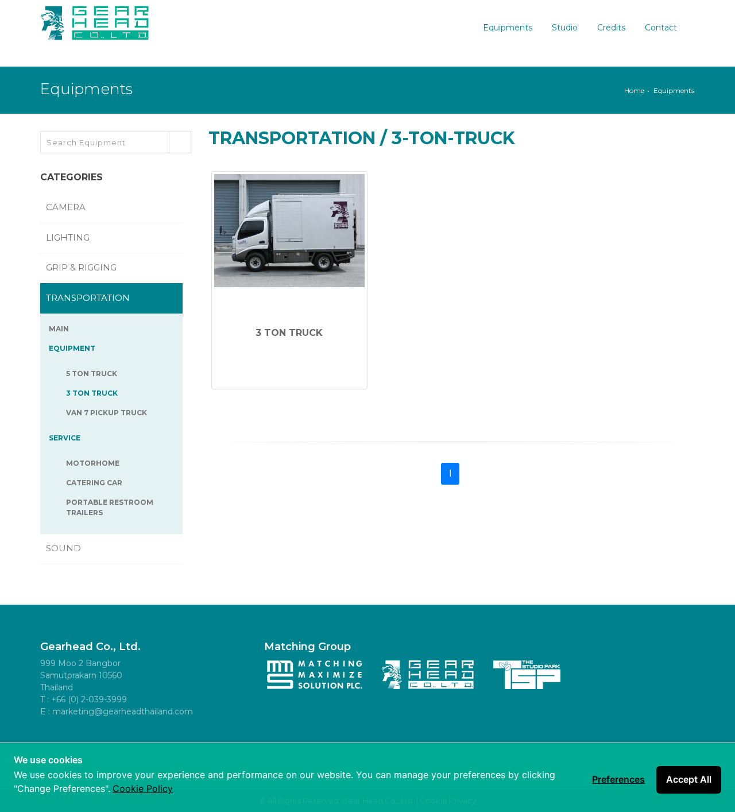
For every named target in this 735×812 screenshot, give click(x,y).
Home (634, 90)
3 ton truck (92, 393)
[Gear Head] (95, 20)
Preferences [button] (618, 779)
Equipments (507, 27)
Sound (64, 548)
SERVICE (65, 438)
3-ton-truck (453, 138)
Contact (661, 27)
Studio (565, 27)
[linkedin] (129, 740)
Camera (67, 207)
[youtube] (77, 740)
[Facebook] (51, 740)
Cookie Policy (143, 788)
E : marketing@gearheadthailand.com (116, 711)
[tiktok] (155, 740)
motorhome (92, 463)
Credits (611, 27)
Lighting (69, 237)
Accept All (688, 779)
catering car (94, 482)
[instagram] (103, 740)
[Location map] (180, 740)
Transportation (292, 138)
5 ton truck (91, 373)
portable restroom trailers (109, 507)
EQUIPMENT (73, 348)
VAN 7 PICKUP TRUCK (106, 412)
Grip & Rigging (82, 267)
